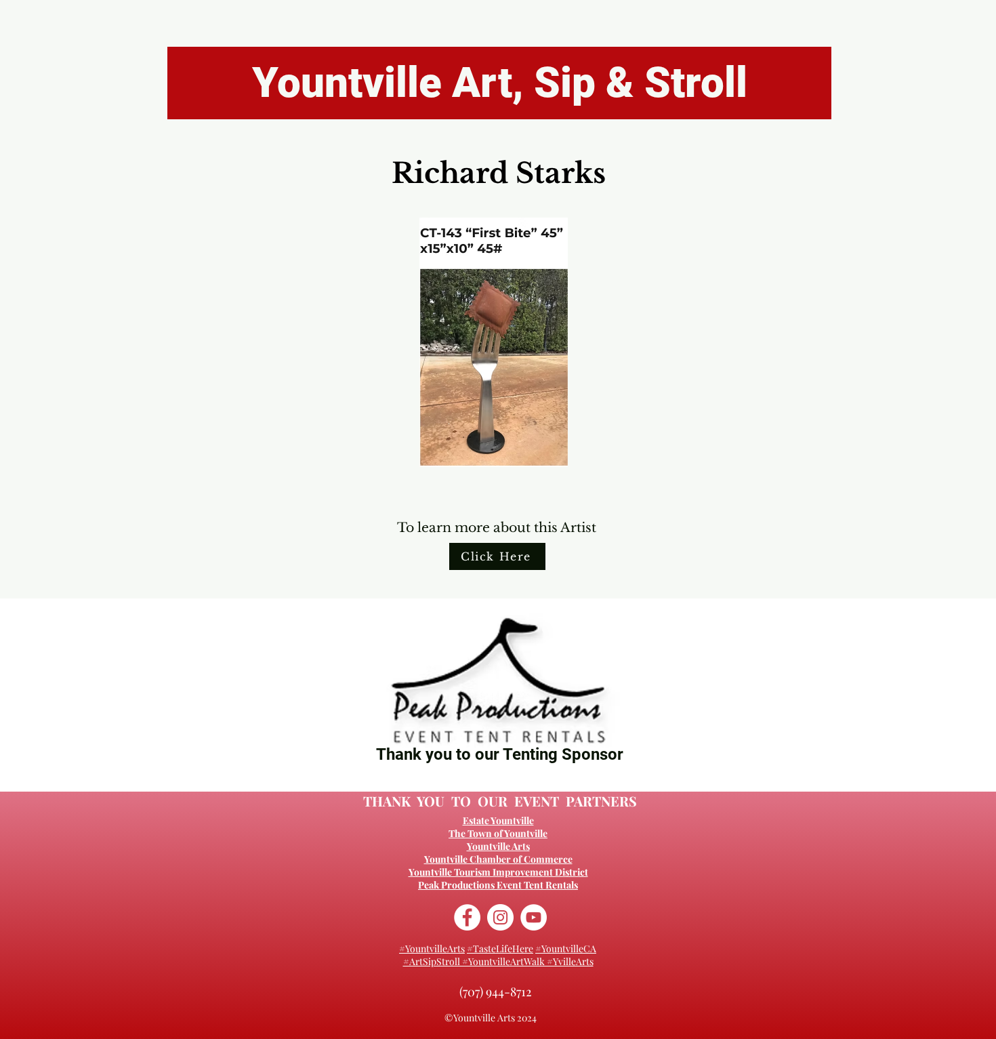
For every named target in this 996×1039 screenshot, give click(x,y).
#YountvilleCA (565, 948)
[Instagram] (500, 917)
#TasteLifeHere (500, 948)
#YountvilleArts (432, 948)
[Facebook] (467, 917)
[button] (493, 342)
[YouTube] (533, 917)
